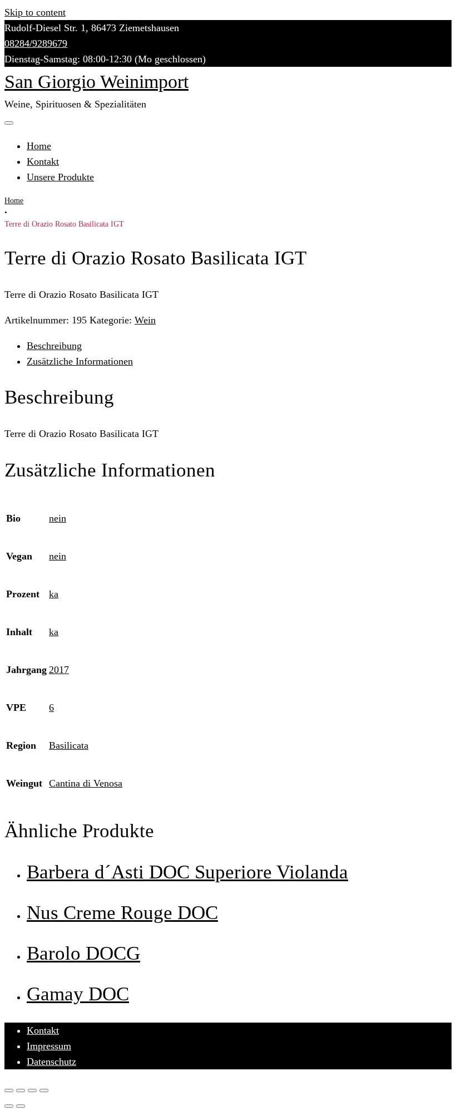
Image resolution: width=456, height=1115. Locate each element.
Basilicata (68, 745)
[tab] (239, 345)
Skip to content (35, 12)
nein (57, 518)
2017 (59, 669)
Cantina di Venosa (85, 783)
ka (53, 594)
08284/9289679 (35, 43)
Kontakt (43, 161)
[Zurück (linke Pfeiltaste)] (8, 1106)
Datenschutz (51, 1061)
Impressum (49, 1046)
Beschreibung (54, 345)
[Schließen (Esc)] (8, 1090)
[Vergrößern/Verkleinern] (43, 1090)
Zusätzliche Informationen (80, 361)
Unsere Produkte (60, 177)
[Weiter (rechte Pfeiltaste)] (20, 1106)
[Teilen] (20, 1090)
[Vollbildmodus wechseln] (32, 1090)
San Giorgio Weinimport (96, 81)
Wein (145, 320)
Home (39, 145)
